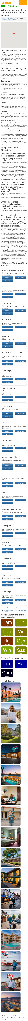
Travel (10, 19)
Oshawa (21, 644)
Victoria (21, 635)
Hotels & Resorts (21, 667)
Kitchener (21, 625)
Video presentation (7, 1019)
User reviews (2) (20, 277)
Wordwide (4, 18)
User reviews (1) (20, 397)
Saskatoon (21, 653)
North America (10, 18)
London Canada (7, 635)
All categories (4, 19)
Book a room (7, 277)
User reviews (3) (20, 549)
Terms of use (22, 1017)
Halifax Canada (7, 644)
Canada (16, 18)
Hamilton (7, 625)
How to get (7, 280)
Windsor (7, 653)
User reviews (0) (20, 310)
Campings (7, 676)
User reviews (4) (20, 361)
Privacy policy (16, 1017)
